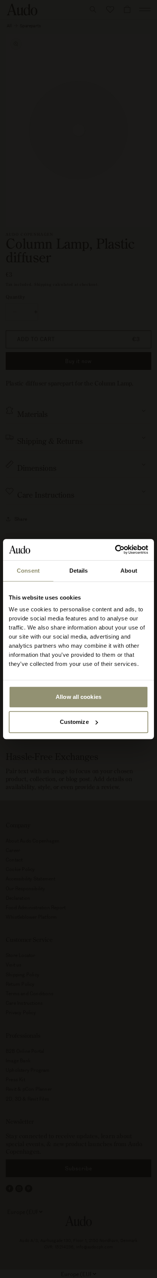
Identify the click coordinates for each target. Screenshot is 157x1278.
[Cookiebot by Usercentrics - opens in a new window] (115, 549)
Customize (74, 722)
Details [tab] (78, 570)
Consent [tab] (28, 570)
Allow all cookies (78, 697)
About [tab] (128, 570)
